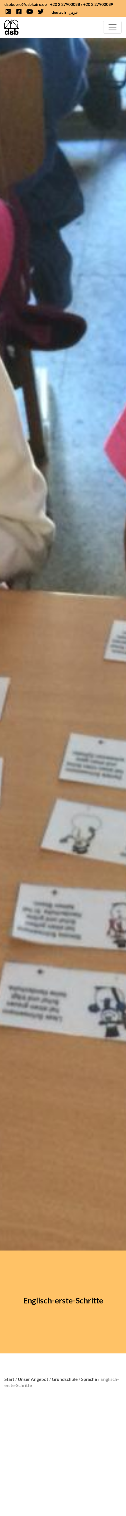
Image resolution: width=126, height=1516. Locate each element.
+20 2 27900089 (98, 4)
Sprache (89, 1379)
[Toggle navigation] (112, 27)
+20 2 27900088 (65, 4)
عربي (73, 12)
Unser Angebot (33, 1379)
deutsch (59, 12)
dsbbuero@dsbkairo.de (25, 4)
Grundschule (65, 1379)
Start (9, 1379)
